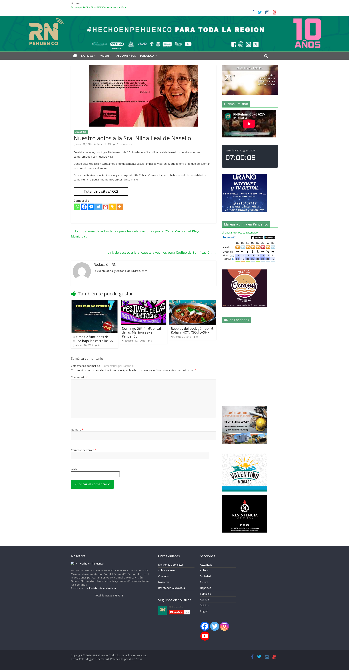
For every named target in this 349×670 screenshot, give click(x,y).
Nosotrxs (163, 582)
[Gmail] (105, 207)
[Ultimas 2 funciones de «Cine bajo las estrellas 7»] (94, 302)
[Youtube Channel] (204, 636)
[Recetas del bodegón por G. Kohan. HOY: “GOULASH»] (192, 302)
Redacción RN (104, 144)
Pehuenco (147, 55)
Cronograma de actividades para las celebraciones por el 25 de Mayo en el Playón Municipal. (136, 234)
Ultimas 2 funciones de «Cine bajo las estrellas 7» (93, 339)
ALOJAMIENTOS (126, 55)
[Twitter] (98, 207)
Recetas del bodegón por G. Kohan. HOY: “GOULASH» (192, 330)
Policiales (205, 593)
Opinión (204, 605)
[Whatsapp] (77, 207)
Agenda (204, 599)
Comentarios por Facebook (118, 366)
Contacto (163, 576)
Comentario (79, 377)
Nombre (77, 429)
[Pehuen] (87, 563)
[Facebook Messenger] (91, 207)
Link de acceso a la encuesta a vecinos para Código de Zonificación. (161, 252)
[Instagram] (224, 626)
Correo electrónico (83, 450)
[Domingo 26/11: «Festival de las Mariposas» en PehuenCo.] (143, 302)
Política (204, 570)
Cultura (204, 582)
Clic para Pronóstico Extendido (240, 232)
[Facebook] (84, 207)
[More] (120, 207)
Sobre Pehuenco (168, 570)
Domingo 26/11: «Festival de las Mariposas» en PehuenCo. (141, 332)
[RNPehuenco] (174, 18)
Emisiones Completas (171, 564)
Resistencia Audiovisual (171, 588)
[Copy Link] (112, 207)
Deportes (205, 588)
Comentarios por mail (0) (85, 366)
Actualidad (81, 131)
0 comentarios (124, 144)
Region (204, 611)
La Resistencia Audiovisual (100, 588)
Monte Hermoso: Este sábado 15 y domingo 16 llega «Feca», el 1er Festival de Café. (120, 6)
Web (74, 469)
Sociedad (205, 576)
